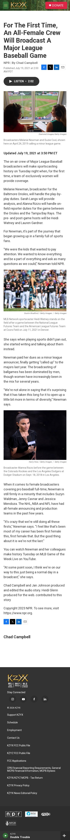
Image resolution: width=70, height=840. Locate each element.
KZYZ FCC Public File (18, 753)
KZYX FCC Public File (18, 745)
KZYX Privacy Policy (18, 785)
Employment (14, 730)
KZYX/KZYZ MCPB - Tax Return (25, 777)
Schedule (12, 722)
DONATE (58, 5)
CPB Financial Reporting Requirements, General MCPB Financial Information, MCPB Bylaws (34, 769)
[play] (5, 835)
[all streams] (65, 835)
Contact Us (13, 738)
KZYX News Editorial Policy (22, 793)
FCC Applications (16, 761)
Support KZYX (15, 715)
